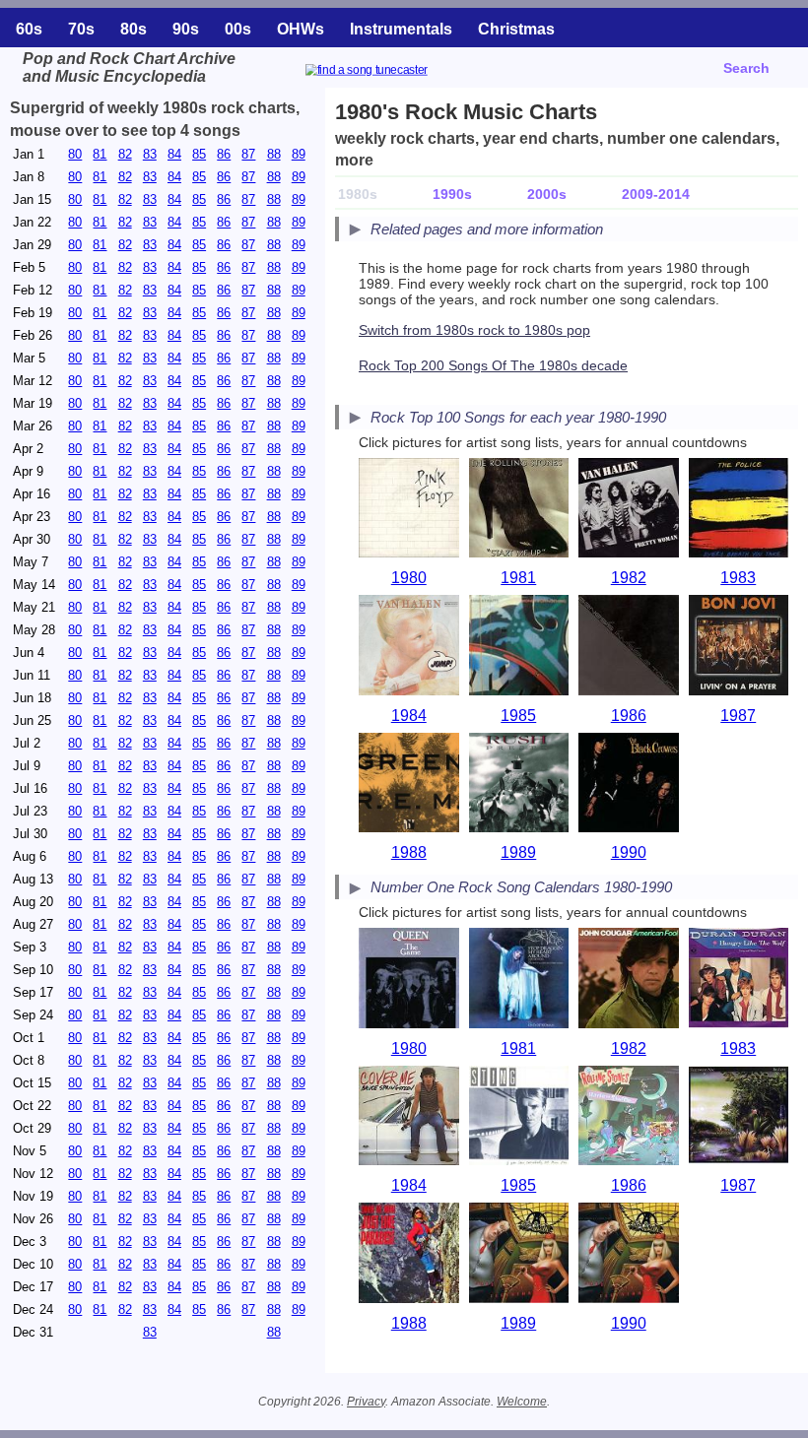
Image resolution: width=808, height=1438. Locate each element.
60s (29, 29)
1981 (518, 577)
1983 (738, 577)
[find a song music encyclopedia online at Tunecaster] (390, 72)
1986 (628, 715)
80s (133, 29)
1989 (518, 852)
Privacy (366, 1401)
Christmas (516, 29)
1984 (409, 715)
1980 (409, 577)
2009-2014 (656, 194)
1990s (452, 194)
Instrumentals (401, 29)
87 (248, 154)
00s (238, 29)
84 (174, 154)
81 (99, 154)
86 (224, 154)
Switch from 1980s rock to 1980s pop (474, 330)
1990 (628, 852)
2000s (547, 194)
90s (185, 29)
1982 (628, 577)
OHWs (300, 29)
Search (746, 68)
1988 (409, 852)
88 (274, 154)
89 (298, 154)
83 (150, 154)
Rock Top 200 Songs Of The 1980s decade (493, 365)
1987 (738, 715)
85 (199, 154)
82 (125, 154)
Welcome (522, 1401)
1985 (518, 715)
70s (81, 29)
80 (75, 154)
